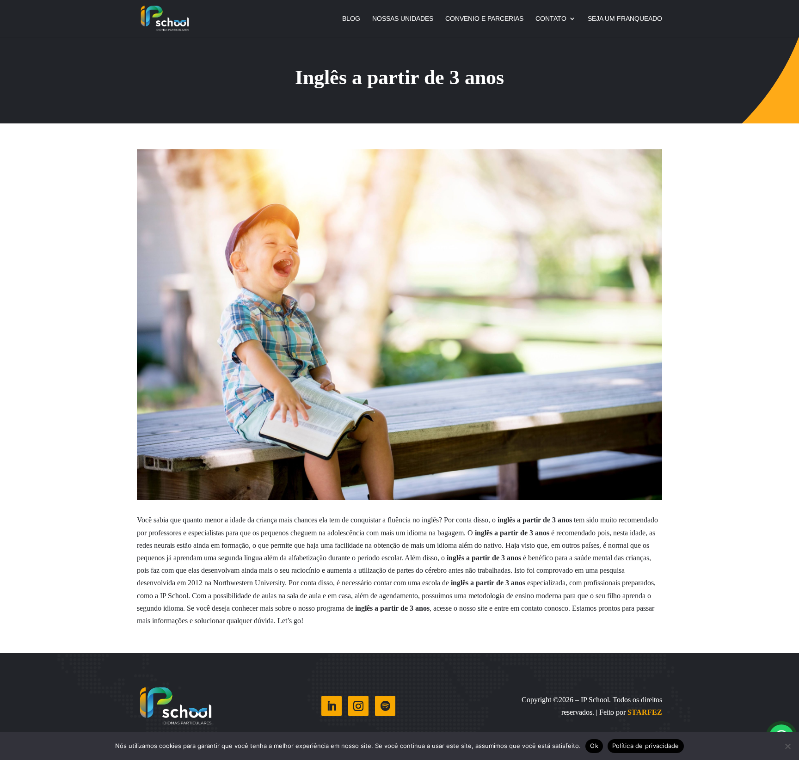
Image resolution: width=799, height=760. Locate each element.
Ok (594, 745)
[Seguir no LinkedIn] (331, 706)
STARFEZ (644, 712)
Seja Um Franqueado (625, 18)
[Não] (787, 746)
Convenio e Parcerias (484, 18)
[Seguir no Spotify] (385, 706)
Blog (351, 18)
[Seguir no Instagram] (358, 706)
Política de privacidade (645, 745)
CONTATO (550, 18)
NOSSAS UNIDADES (402, 18)
